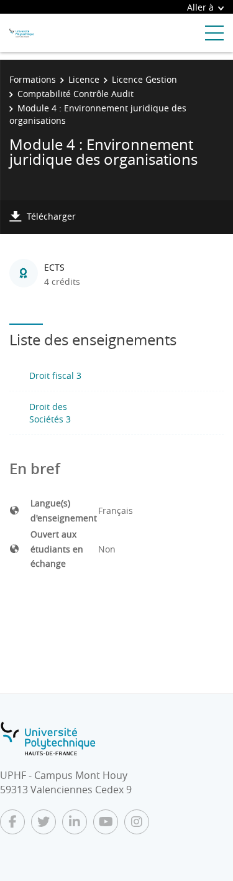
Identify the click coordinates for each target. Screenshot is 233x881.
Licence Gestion (144, 79)
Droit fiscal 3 (55, 375)
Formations (32, 79)
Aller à (200, 7)
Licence (83, 79)
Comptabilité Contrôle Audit (75, 94)
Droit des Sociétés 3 (50, 413)
